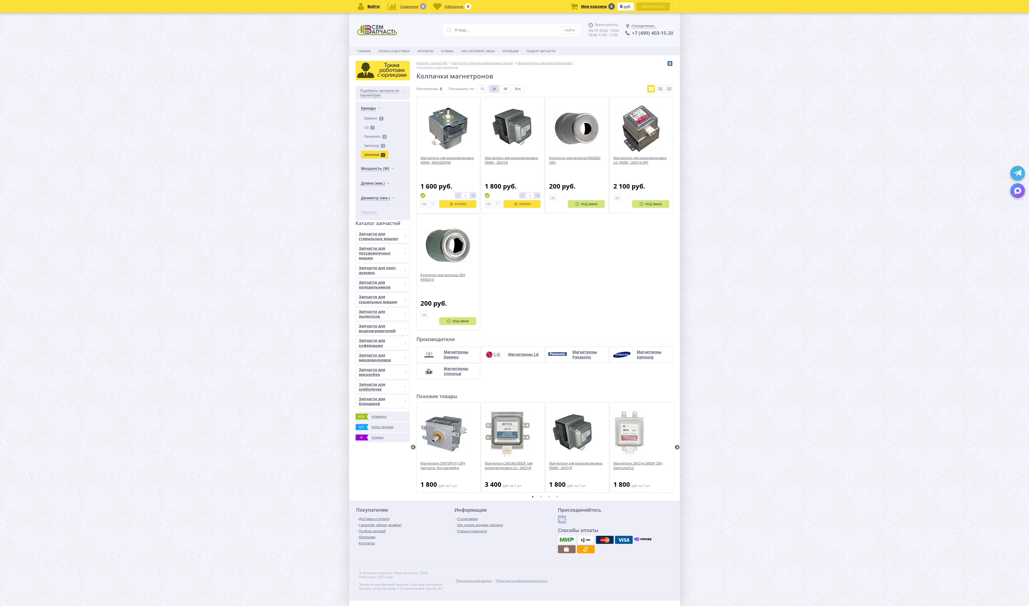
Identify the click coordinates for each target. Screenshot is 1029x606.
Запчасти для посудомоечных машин (374, 253)
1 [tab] (532, 496)
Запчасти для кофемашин (372, 343)
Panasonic (374, 136)
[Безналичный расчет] (586, 549)
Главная (364, 51)
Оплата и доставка (394, 51)
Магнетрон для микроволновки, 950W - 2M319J (576, 465)
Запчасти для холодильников (374, 285)
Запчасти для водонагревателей (377, 328)
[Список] (660, 89)
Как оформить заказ (478, 51)
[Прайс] (669, 89)
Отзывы (447, 51)
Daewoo (373, 118)
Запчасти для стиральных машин (378, 236)
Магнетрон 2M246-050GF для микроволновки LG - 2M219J (508, 465)
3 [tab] (548, 496)
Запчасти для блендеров (372, 401)
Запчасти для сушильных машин (378, 299)
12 (482, 88)
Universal (374, 154)
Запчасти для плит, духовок (378, 270)
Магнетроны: (427, 88)
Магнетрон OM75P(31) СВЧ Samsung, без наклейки (442, 465)
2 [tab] (540, 496)
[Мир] (567, 540)
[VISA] (624, 540)
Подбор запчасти (540, 51)
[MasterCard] (605, 540)
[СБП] (586, 540)
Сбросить (369, 212)
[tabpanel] (448, 447)
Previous (413, 447)
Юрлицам (510, 51)
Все (518, 88)
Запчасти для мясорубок (372, 372)
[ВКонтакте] (670, 63)
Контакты (425, 51)
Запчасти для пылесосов (372, 314)
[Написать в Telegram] (1017, 173)
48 (505, 88)
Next (677, 447)
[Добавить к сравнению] (424, 204)
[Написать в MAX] (1017, 190)
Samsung (374, 145)
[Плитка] (651, 89)
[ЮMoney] (643, 540)
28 (494, 88)
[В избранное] (433, 204)
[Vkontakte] (562, 519)
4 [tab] (557, 496)
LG (368, 127)
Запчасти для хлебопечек (372, 387)
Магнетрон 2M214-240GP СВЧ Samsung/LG (637, 465)
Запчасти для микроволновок (375, 357)
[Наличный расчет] (567, 549)
